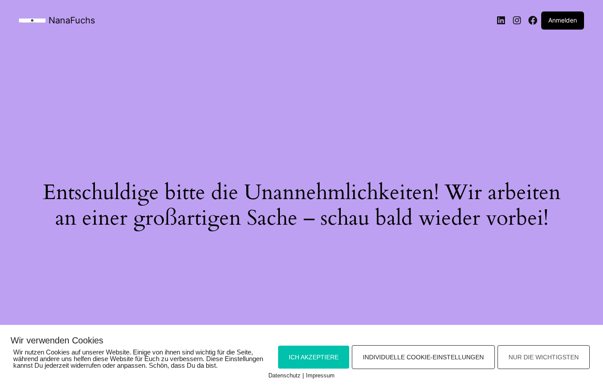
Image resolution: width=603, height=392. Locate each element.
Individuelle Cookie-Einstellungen (423, 357)
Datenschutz (284, 375)
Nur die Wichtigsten (544, 357)
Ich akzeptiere (314, 357)
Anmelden (562, 20)
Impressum (320, 375)
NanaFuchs (72, 20)
